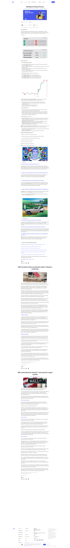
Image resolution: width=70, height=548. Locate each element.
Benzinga (30, 473)
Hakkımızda (20, 528)
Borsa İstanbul (27, 528)
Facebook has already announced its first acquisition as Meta (30, 248)
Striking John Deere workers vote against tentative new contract (31, 246)
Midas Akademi (20, 534)
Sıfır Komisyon (26, 542)
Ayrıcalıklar (20, 542)
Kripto (19, 540)
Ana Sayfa (25, 8)
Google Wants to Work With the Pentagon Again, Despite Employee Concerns (33, 244)
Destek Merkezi (20, 530)
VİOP (25, 538)
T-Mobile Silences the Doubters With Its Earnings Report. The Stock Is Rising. (33, 254)
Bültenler (33, 8)
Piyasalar (20, 538)
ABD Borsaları (26, 530)
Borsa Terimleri (20, 536)
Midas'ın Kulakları (21, 532)
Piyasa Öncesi (37, 8)
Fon (25, 532)
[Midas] (13, 2)
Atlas (25, 540)
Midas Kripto (26, 534)
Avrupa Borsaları (27, 536)
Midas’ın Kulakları (30, 8)
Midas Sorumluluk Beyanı (30, 259)
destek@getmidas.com (36, 536)
